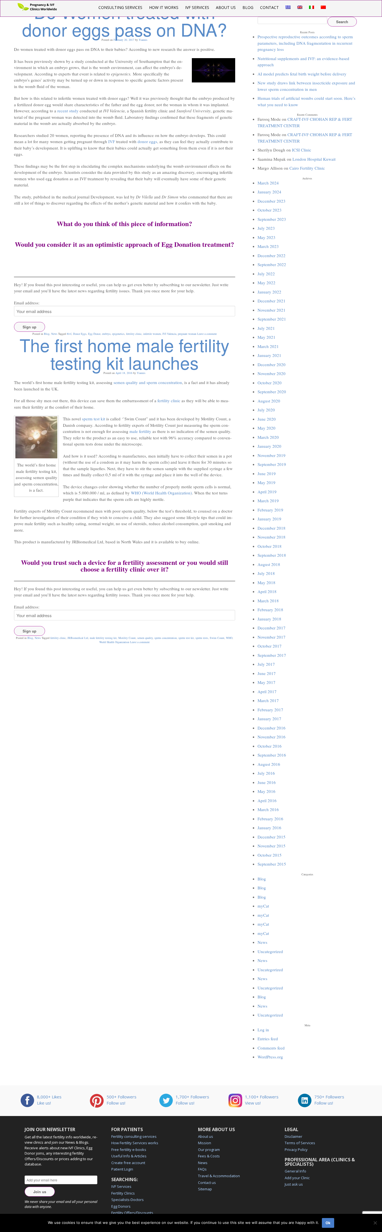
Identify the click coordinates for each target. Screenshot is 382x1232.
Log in (263, 1029)
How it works (163, 7)
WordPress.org (270, 1057)
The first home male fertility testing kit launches (124, 353)
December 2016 (272, 728)
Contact (269, 7)
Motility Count (127, 638)
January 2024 (269, 192)
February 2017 (270, 709)
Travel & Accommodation (219, 1175)
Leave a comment (140, 642)
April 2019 (267, 491)
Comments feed (271, 1048)
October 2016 (270, 746)
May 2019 (266, 482)
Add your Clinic (297, 1177)
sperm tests (201, 638)
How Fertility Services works (134, 1142)
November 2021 (272, 310)
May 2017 (266, 682)
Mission (204, 1142)
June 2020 (267, 419)
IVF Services (197, 7)
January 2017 (269, 718)
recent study (68, 110)
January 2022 (269, 292)
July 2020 (266, 410)
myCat (263, 906)
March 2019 (268, 500)
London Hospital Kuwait (314, 159)
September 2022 (272, 264)
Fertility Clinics (123, 1193)
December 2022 (272, 255)
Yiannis (143, 40)
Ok (328, 1223)
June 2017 (267, 673)
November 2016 (272, 737)
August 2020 (269, 401)
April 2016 (267, 800)
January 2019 (269, 519)
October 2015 (270, 855)
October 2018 (270, 546)
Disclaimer (293, 1136)
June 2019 (267, 473)
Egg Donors (121, 1206)
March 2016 (268, 809)
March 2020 (268, 437)
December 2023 (272, 201)
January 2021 (269, 355)
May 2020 (266, 428)
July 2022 (266, 273)
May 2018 (266, 582)
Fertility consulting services (134, 1136)
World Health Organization (114, 642)
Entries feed (268, 1038)
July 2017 (266, 664)
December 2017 (272, 628)
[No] (375, 1223)
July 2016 (266, 773)
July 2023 (266, 228)
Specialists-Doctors (127, 1199)
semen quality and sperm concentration (148, 382)
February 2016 (270, 818)
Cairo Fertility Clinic (307, 168)
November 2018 (272, 537)
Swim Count (217, 638)
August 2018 (269, 564)
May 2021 (266, 337)
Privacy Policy (296, 1149)
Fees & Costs (209, 1155)
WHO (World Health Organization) (161, 493)
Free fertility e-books (128, 1149)
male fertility (140, 431)
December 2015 (272, 837)
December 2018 (272, 528)
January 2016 (269, 827)
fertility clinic (168, 400)
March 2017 (268, 700)
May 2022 (266, 282)
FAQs (202, 1169)
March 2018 (268, 600)
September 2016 (272, 755)
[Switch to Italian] (311, 7)
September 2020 (272, 391)
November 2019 (272, 455)
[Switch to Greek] (288, 7)
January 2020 (269, 446)
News (38, 638)
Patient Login (122, 1169)
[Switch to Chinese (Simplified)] (323, 7)
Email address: (26, 302)
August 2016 (269, 764)
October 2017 (270, 646)
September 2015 (272, 864)
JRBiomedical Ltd (77, 638)
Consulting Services (120, 7)
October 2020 (270, 382)
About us (226, 7)
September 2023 (272, 219)
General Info (295, 1171)
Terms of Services (300, 1142)
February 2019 (270, 510)
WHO (229, 638)
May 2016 (266, 791)
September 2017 (272, 655)
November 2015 (272, 846)
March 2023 (268, 246)
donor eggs (147, 141)
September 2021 (272, 319)
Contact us (207, 1182)
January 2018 (269, 619)
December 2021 (272, 301)
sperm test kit (93, 418)
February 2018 (270, 609)
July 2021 (266, 328)
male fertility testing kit (103, 638)
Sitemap (205, 1188)
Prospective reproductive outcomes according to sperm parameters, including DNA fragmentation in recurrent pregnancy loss (305, 43)
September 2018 (272, 555)
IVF (111, 141)
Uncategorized (270, 951)
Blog (247, 7)
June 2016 (267, 782)
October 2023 (270, 210)
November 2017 (272, 637)
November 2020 (272, 373)
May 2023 (266, 237)
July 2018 (266, 573)
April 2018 (267, 591)
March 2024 (268, 183)
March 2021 (268, 346)
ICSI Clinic (301, 150)
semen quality (145, 638)
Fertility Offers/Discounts (132, 1212)
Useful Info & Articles (129, 1155)
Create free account (128, 1162)
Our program (209, 1149)
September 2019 (272, 464)
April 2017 (267, 691)
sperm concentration (165, 638)
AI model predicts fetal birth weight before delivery (302, 74)
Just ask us (294, 1184)
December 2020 (272, 364)
